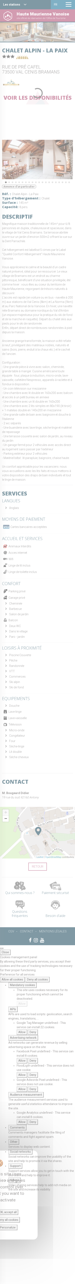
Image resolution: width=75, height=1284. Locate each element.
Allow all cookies (12, 979)
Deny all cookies (37, 979)
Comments (17, 1127)
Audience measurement (26, 1094)
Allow (22, 1003)
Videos (14, 1180)
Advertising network (23, 1037)
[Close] (1, 948)
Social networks (20, 1151)
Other (14, 1141)
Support (15, 1166)
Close (5, 952)
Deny (33, 1032)
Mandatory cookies (22, 985)
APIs (13, 1009)
